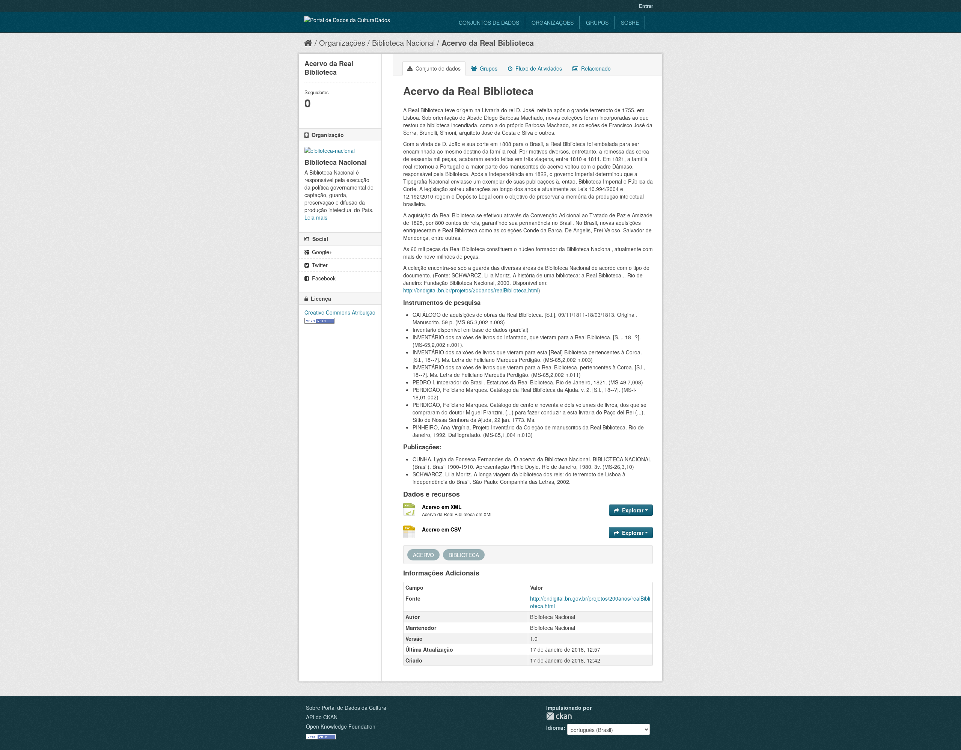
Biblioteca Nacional (403, 42)
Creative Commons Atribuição (339, 312)
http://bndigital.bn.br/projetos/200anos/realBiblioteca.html (470, 290)
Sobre (630, 22)
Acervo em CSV (441, 529)
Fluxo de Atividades (538, 68)
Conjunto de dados (437, 68)
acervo (423, 555)
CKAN (559, 716)
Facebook (323, 278)
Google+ (321, 252)
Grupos (597, 22)
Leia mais (315, 217)
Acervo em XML (442, 507)
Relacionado (595, 68)
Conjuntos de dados (489, 22)
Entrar (646, 5)
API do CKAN (321, 717)
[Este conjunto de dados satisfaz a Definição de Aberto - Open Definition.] (319, 320)
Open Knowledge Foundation (340, 726)
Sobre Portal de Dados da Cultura (346, 707)
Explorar (633, 510)
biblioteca (464, 555)
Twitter (319, 265)
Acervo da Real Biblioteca (487, 42)
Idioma (554, 727)
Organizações (553, 22)
